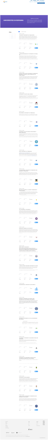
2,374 (24, 410)
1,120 (24, 279)
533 (24, 308)
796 (29, 48)
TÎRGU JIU (31, 63)
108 (29, 279)
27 (29, 107)
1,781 (30, 332)
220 (29, 260)
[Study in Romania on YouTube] (31, 429)
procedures (42, 0)
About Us (6, 422)
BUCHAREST (30, 199)
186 (24, 121)
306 (29, 241)
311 (29, 352)
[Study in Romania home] (9, 1)
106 (24, 352)
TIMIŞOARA (31, 121)
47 (24, 63)
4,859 (30, 126)
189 (24, 241)
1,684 (24, 184)
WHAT (38, 0)
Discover (36, 67)
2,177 (30, 184)
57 (24, 274)
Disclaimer (6, 423)
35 (24, 260)
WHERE (34, 0)
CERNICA (31, 288)
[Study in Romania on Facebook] (28, 429)
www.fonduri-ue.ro (28, 436)
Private (20, 241)
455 (24, 126)
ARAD (31, 274)
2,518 (30, 410)
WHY (31, 0)
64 (24, 107)
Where (29, 425)
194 (29, 68)
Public (20, 48)
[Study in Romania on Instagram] (30, 429)
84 (24, 141)
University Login (38, 425)
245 (24, 332)
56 (24, 48)
